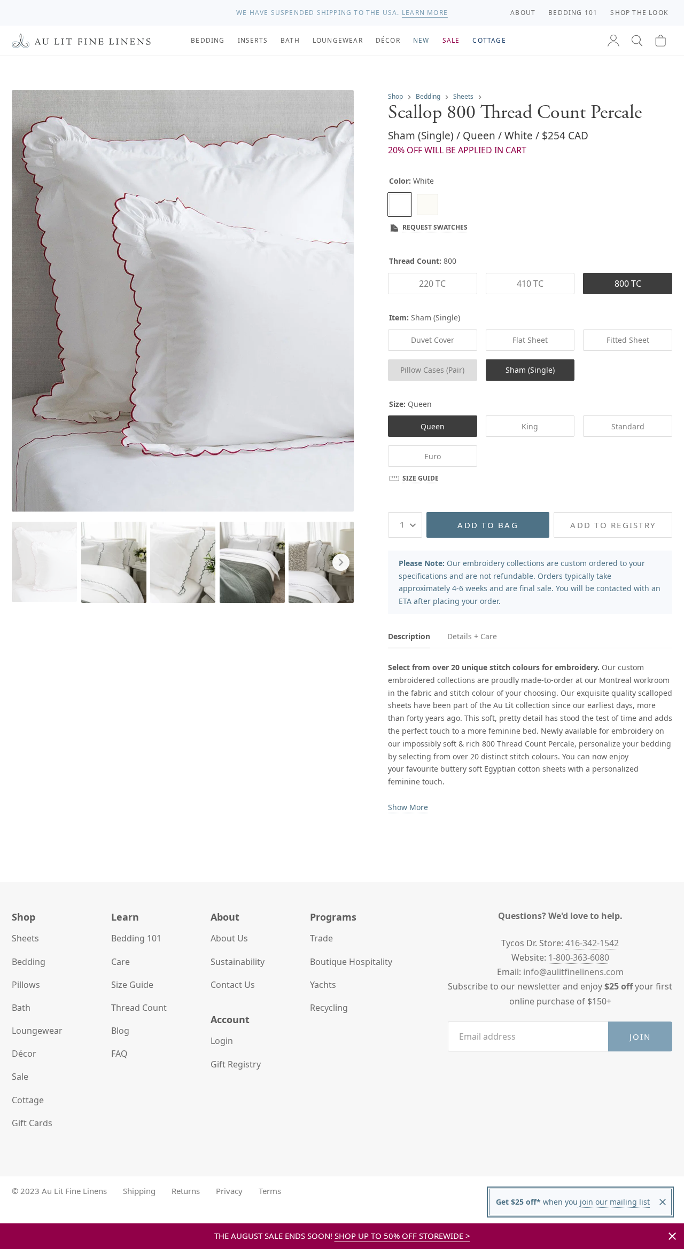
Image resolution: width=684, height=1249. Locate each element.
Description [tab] (409, 636)
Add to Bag (487, 525)
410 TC (530, 283)
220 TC (432, 283)
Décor (24, 1053)
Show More (408, 807)
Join (640, 1036)
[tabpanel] (530, 737)
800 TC (628, 283)
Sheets (463, 96)
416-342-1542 (592, 943)
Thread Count (139, 1008)
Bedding (428, 96)
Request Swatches (435, 227)
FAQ (119, 1053)
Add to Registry (613, 525)
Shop (395, 96)
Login (222, 1041)
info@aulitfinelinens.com (573, 972)
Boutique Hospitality (351, 962)
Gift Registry (236, 1064)
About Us (229, 938)
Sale (20, 1076)
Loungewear (37, 1030)
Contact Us (233, 985)
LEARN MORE (425, 12)
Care (120, 962)
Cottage (28, 1100)
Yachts (323, 985)
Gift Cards (32, 1123)
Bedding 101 (136, 938)
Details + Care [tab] (472, 636)
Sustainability (238, 962)
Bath (21, 1008)
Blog (120, 1030)
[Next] (340, 562)
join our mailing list (614, 1202)
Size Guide (420, 478)
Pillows (26, 985)
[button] (637, 40)
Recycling (329, 1008)
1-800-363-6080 (578, 957)
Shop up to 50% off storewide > (402, 1235)
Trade (321, 938)
